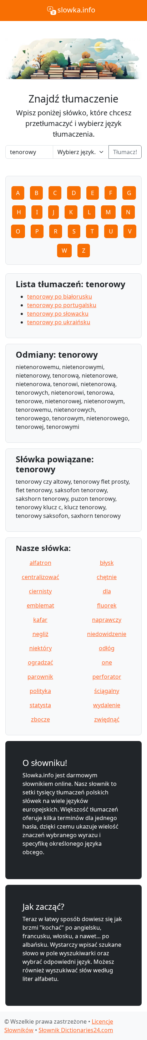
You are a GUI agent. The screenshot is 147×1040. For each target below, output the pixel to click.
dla (107, 591)
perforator (106, 677)
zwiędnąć (107, 719)
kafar (40, 620)
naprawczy (106, 620)
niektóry (40, 648)
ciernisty (40, 591)
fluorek (107, 605)
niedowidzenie (106, 634)
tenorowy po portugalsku (61, 305)
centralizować (40, 577)
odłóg (107, 648)
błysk (107, 563)
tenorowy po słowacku (57, 313)
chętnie (107, 577)
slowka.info (76, 10)
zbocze (40, 719)
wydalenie (106, 705)
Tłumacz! (125, 152)
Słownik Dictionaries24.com (76, 1030)
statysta (40, 705)
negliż (40, 634)
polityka (40, 691)
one (107, 662)
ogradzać (40, 662)
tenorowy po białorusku (59, 296)
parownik (40, 677)
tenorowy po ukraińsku (58, 322)
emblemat (40, 605)
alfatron (40, 563)
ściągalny (106, 691)
